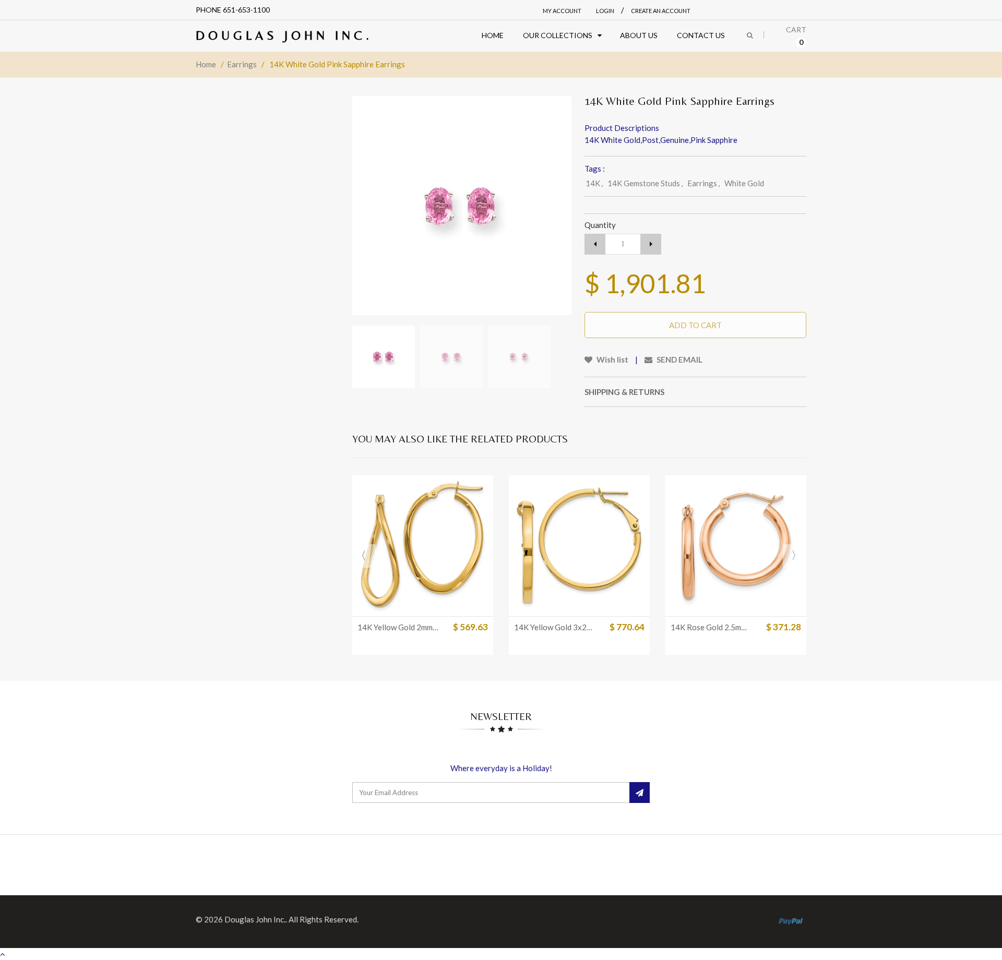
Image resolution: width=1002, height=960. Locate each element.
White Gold (744, 183)
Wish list (611, 359)
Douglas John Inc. (284, 35)
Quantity (600, 225)
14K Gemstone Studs (645, 183)
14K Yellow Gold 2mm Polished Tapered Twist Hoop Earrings (398, 627)
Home (206, 64)
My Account (562, 10)
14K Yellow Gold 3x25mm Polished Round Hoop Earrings (554, 627)
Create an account (660, 10)
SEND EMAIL (678, 359)
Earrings (242, 64)
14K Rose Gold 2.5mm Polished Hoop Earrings (711, 627)
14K (594, 183)
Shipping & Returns (624, 392)
